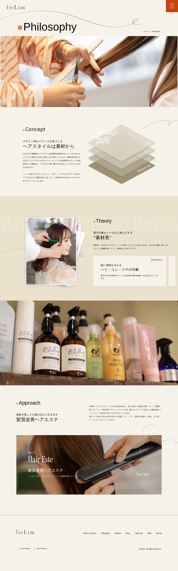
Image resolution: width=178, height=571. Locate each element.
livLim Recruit (42, 548)
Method (118, 533)
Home (145, 31)
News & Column (89, 533)
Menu (128, 533)
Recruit (159, 533)
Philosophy (105, 533)
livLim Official (25, 548)
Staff (149, 533)
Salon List (139, 533)
